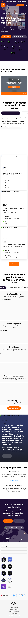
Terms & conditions (14, 611)
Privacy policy (14, 613)
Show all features (14, 408)
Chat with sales (13, 480)
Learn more (7, 456)
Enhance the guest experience (11, 113)
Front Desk (23, 13)
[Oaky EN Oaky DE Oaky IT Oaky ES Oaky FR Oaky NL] (5, 595)
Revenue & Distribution (14, 287)
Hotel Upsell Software (7, 13)
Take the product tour (19, 36)
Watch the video (19, 520)
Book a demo (20, 5)
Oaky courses (13, 494)
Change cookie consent (14, 615)
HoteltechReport (21, 1)
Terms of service (14, 609)
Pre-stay (16, 13)
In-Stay (4, 14)
